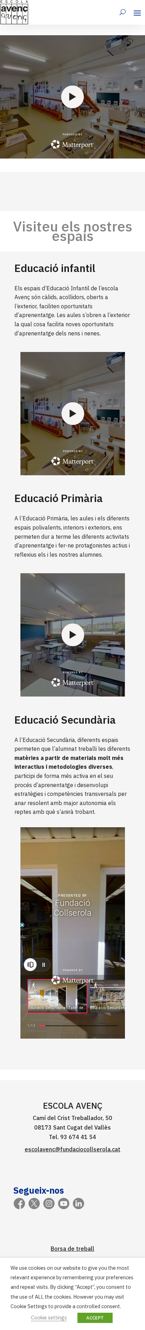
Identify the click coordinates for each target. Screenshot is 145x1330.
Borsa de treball (72, 1248)
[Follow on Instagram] (49, 1203)
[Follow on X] (34, 1203)
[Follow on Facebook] (19, 1203)
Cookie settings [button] (49, 1317)
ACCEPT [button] (95, 1318)
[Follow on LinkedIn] (78, 1203)
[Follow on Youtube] (64, 1203)
